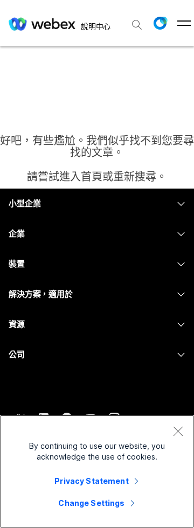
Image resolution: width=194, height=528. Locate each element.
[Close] (177, 431)
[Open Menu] (184, 23)
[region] (97, 471)
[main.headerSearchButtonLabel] (137, 21)
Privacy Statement (91, 480)
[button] (160, 23)
